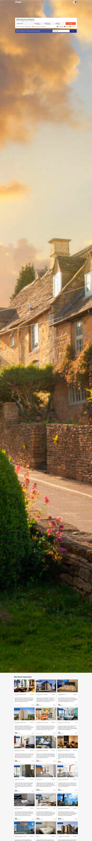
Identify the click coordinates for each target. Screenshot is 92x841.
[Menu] (75, 2)
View (32, 733)
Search (70, 23)
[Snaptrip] (18, 2)
